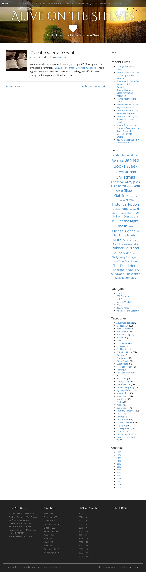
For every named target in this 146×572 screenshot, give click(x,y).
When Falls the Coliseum (108, 3)
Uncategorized (123, 428)
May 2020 (48, 542)
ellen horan (118, 186)
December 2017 (51, 549)
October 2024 (50, 527)
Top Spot (121, 425)
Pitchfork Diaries (119, 244)
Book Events (122, 331)
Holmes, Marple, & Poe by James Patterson (127, 106)
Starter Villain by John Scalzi (21, 536)
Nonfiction (121, 399)
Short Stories (122, 419)
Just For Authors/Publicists (47, 3)
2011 (118, 478)
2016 (118, 463)
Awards (118, 160)
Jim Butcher (129, 213)
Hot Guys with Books (126, 372)
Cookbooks (118, 182)
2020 (118, 458)
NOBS (117, 240)
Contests (62, 57)
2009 (118, 484)
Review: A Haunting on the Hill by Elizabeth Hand (127, 119)
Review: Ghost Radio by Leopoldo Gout (127, 141)
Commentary (122, 343)
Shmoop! (120, 416)
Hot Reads (121, 378)
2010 (118, 481)
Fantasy (129, 186)
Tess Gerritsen (127, 261)
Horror (119, 369)
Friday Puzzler (122, 361)
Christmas (125, 177)
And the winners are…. (92, 86)
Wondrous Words (124, 437)
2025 (118, 452)
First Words (121, 358)
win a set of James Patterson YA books (75, 67)
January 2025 (50, 520)
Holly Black (116, 209)
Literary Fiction (123, 384)
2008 (118, 487)
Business (120, 337)
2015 (118, 466)
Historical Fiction (125, 204)
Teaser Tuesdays (124, 422)
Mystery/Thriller (123, 390)
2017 (118, 461)
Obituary (128, 240)
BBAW (119, 172)
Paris (136, 241)
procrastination (132, 244)
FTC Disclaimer (21, 3)
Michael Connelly (125, 231)
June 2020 (48, 538)
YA (117, 440)
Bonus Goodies (123, 328)
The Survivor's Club (125, 272)
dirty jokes (133, 182)
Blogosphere (122, 325)
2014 (118, 469)
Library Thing (122, 381)
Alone (134, 155)
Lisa (34, 57)
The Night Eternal (122, 270)
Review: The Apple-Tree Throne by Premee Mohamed (127, 75)
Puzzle (119, 405)
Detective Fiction (124, 352)
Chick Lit (120, 340)
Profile (69, 3)
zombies (130, 278)
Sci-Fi (126, 253)
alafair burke (121, 155)
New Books (121, 393)
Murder (132, 235)
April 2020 (48, 545)
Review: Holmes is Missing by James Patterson (124, 93)
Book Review (122, 334)
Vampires (120, 431)
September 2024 (51, 531)
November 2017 (51, 552)
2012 (118, 475)
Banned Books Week (126, 163)
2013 (118, 472)
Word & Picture (133, 567)
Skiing (130, 257)
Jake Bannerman (118, 213)
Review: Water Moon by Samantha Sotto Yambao (127, 84)
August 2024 (49, 535)
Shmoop (122, 258)
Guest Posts (122, 363)
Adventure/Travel (124, 322)
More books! (14, 86)
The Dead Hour (125, 265)
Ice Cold (134, 209)
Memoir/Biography (125, 387)
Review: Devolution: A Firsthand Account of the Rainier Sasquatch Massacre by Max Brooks (128, 131)
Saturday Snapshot (125, 410)
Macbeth (131, 227)
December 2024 (51, 524)
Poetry (119, 402)
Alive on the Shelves (73, 16)
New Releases (123, 396)
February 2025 (50, 517)
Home (5, 3)
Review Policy (84, 3)
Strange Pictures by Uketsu (21, 513)
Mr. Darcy (120, 235)
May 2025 (48, 513)
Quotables (121, 407)
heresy (129, 200)
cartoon (129, 171)
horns (124, 209)
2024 (118, 455)
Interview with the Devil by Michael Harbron (127, 112)
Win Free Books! (124, 434)
